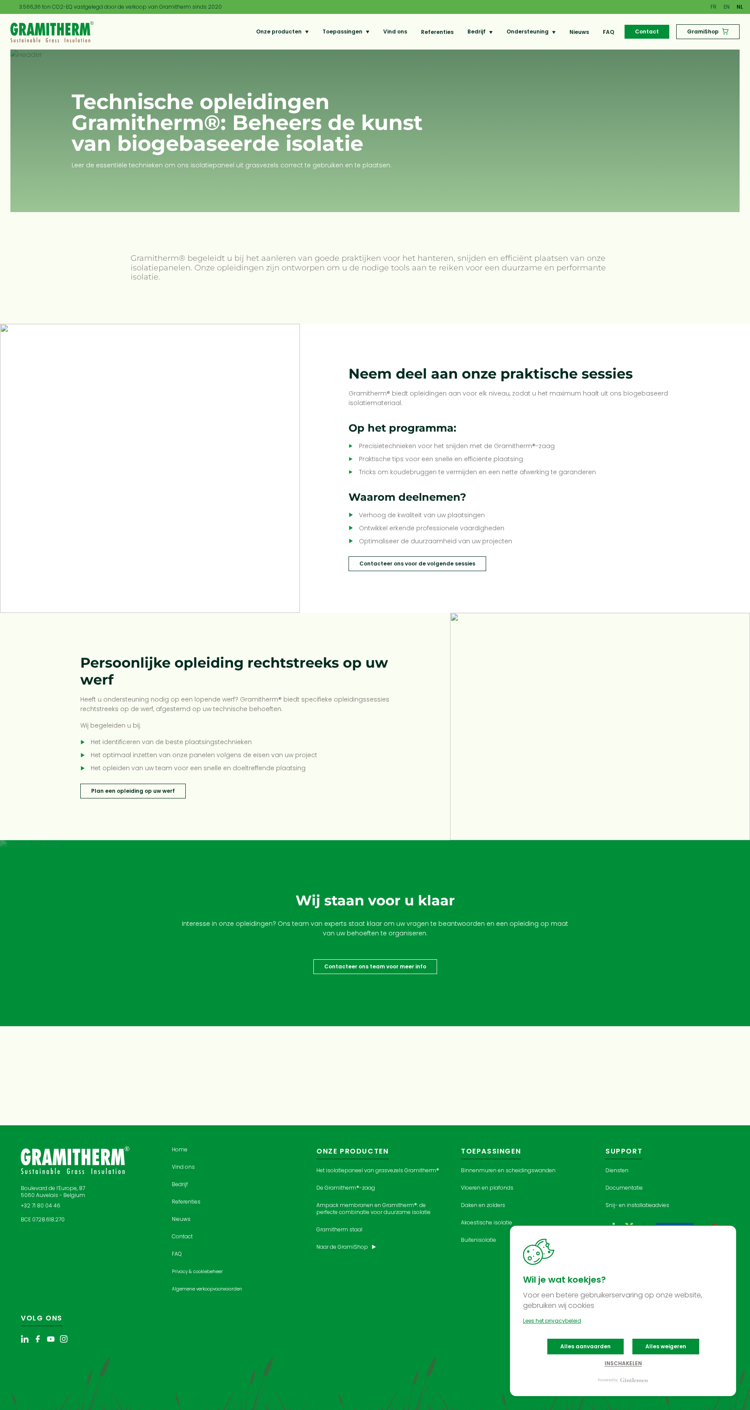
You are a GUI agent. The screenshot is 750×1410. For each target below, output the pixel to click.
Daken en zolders (483, 1205)
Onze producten (279, 31)
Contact (647, 31)
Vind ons (395, 31)
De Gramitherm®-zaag (345, 1187)
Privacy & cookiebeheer (197, 1271)
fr (714, 6)
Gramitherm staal (339, 1229)
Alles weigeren (665, 1346)
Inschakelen (623, 1363)
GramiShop (703, 31)
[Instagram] (64, 1339)
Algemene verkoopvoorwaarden (207, 1289)
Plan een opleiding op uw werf (133, 791)
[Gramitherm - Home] (52, 31)
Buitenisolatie (478, 1240)
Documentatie (624, 1187)
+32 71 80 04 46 (40, 1205)
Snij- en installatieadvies (637, 1205)
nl (740, 6)
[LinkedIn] (25, 1339)
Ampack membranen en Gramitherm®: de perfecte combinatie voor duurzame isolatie (373, 1208)
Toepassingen (342, 31)
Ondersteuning (528, 31)
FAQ (608, 32)
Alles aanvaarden (585, 1346)
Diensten (616, 1170)
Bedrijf (476, 31)
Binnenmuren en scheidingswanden (508, 1170)
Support (623, 1151)
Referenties (437, 32)
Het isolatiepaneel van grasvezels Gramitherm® (377, 1170)
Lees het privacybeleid (552, 1320)
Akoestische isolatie (486, 1222)
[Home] (75, 1160)
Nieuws (579, 32)
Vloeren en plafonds (487, 1187)
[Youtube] (51, 1339)
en (727, 6)
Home (180, 1149)
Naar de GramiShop (342, 1246)
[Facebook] (38, 1339)
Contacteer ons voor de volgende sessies (417, 563)
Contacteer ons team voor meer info (375, 966)
